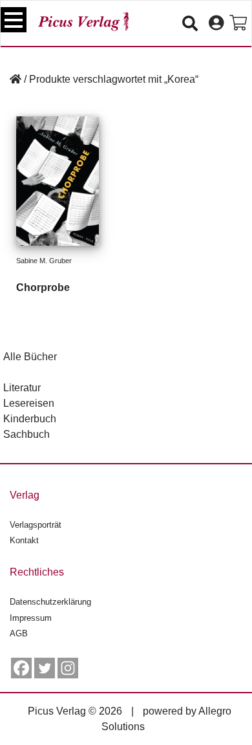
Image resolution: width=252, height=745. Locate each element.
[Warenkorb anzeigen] (238, 23)
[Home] (15, 79)
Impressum (31, 618)
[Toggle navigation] (13, 19)
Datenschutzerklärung (50, 602)
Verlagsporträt (35, 525)
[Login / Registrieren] (216, 23)
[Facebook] (21, 668)
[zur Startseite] (83, 21)
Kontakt (24, 540)
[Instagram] (68, 668)
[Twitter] (44, 668)
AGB (19, 633)
